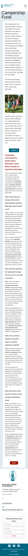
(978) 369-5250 (8, 503)
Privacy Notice (14, 551)
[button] (25, 6)
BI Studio (17, 554)
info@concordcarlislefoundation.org (12, 509)
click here (20, 72)
